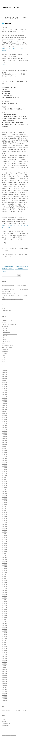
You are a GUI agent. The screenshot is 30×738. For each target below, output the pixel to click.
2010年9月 (4, 646)
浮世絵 (4, 339)
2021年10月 (4, 431)
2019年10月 (4, 464)
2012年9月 (4, 601)
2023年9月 (4, 400)
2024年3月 (4, 392)
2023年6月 (4, 403)
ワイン (4, 337)
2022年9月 (4, 413)
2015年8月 (4, 537)
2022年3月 (4, 421)
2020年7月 (4, 452)
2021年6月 (4, 438)
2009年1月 (4, 685)
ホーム (3, 308)
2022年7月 (4, 415)
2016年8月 (4, 514)
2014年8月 (4, 561)
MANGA (4, 322)
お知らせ (4, 343)
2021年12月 (4, 427)
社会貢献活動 (5, 349)
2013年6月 (4, 584)
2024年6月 (4, 386)
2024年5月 (4, 388)
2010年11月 (4, 642)
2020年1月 (4, 458)
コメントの (6, 723)
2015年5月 (4, 543)
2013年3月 (4, 590)
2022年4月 (4, 419)
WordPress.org (5, 725)
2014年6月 (4, 565)
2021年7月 (4, 436)
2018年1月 (4, 487)
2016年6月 (4, 518)
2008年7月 (4, 697)
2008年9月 (4, 693)
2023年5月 (4, 405)
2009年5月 (4, 677)
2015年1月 (4, 551)
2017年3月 (4, 502)
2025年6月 (4, 372)
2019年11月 (4, 462)
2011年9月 (4, 625)
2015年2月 (4, 549)
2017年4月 (4, 501)
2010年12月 (4, 640)
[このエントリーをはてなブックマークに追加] (3, 23)
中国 (4, 357)
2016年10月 (4, 510)
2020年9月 (4, 450)
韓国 (4, 355)
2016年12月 (4, 506)
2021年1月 (4, 444)
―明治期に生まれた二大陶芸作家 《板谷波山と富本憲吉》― (8, 269)
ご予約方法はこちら (7, 64)
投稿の (5, 721)
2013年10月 (4, 578)
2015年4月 (4, 545)
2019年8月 (4, 468)
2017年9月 (4, 493)
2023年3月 (4, 407)
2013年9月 (4, 580)
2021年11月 (4, 429)
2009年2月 (4, 683)
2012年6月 (4, 607)
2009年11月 (4, 666)
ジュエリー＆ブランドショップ (8, 710)
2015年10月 (4, 534)
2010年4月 (4, 656)
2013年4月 (4, 588)
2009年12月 (4, 664)
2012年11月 (4, 598)
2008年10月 (4, 691)
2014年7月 (4, 563)
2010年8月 (4, 648)
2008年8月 (4, 695)
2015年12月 (4, 530)
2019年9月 (4, 466)
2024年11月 (4, 380)
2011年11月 (4, 621)
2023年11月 (4, 398)
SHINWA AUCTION (6, 310)
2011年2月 (4, 636)
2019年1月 (4, 475)
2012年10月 (4, 600)
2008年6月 (4, 699)
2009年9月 (4, 669)
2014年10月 (4, 557)
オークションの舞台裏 (7, 347)
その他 (3, 359)
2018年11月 (4, 477)
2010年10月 (4, 644)
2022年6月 (4, 417)
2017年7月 (4, 495)
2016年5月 (4, 520)
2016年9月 (4, 512)
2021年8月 (4, 435)
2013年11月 (4, 576)
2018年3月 (4, 485)
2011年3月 (4, 634)
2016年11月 (4, 508)
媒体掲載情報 (5, 351)
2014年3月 (4, 570)
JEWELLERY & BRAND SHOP (9, 324)
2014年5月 (4, 567)
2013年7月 (4, 582)
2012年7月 (4, 605)
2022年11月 (4, 411)
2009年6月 (4, 675)
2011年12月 (4, 619)
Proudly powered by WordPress (9, 735)
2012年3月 (4, 613)
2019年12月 (4, 460)
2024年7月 (4, 384)
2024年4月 (4, 390)
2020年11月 (4, 446)
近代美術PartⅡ (6, 332)
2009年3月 (4, 681)
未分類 (3, 361)
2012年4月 (4, 611)
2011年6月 (4, 631)
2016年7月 (4, 516)
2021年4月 (4, 440)
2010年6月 (4, 652)
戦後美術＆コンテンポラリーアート (16, 254)
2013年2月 (4, 592)
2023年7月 (4, 402)
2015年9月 (4, 535)
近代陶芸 (5, 330)
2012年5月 (4, 609)
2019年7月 (4, 469)
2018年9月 (4, 481)
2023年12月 (4, 396)
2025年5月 (4, 374)
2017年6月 (4, 497)
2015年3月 (4, 547)
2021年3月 (4, 442)
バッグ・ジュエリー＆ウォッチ (10, 334)
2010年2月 (4, 660)
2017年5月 (4, 499)
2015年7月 (4, 539)
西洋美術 (5, 336)
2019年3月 (4, 473)
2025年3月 (4, 378)
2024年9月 (4, 382)
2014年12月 (4, 553)
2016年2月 (4, 526)
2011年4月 (4, 633)
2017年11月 (4, 489)
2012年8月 (4, 603)
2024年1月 (4, 394)
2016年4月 (4, 522)
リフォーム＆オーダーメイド (20, 710)
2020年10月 (4, 448)
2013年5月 (4, 586)
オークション (5, 326)
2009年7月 (4, 673)
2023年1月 (4, 409)
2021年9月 (4, 433)
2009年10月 (4, 667)
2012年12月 (4, 596)
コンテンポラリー (7, 341)
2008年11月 (4, 689)
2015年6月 (4, 541)
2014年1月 (4, 572)
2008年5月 (4, 700)
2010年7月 (4, 650)
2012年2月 (4, 615)
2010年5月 (4, 654)
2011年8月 (4, 627)
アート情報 (4, 353)
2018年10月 (4, 479)
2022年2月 (4, 423)
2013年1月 (4, 594)
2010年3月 (4, 658)
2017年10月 (4, 491)
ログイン (4, 719)
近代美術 (5, 328)
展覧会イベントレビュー (7, 345)
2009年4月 (4, 679)
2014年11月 (4, 555)
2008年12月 (4, 687)
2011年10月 (4, 623)
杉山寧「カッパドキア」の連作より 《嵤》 (12, 299)
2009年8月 (4, 671)
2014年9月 (4, 559)
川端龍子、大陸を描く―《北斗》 (10, 293)
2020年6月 (4, 454)
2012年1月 (4, 617)
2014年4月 (4, 568)
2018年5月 (4, 483)
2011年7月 (4, 629)
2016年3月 (4, 524)
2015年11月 (4, 532)
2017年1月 (4, 504)
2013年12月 (4, 574)
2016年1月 (4, 528)
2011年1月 (4, 638)
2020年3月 (4, 456)
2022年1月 (4, 425)
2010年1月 (4, 662)
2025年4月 (4, 376)
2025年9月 (4, 370)
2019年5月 (4, 471)
